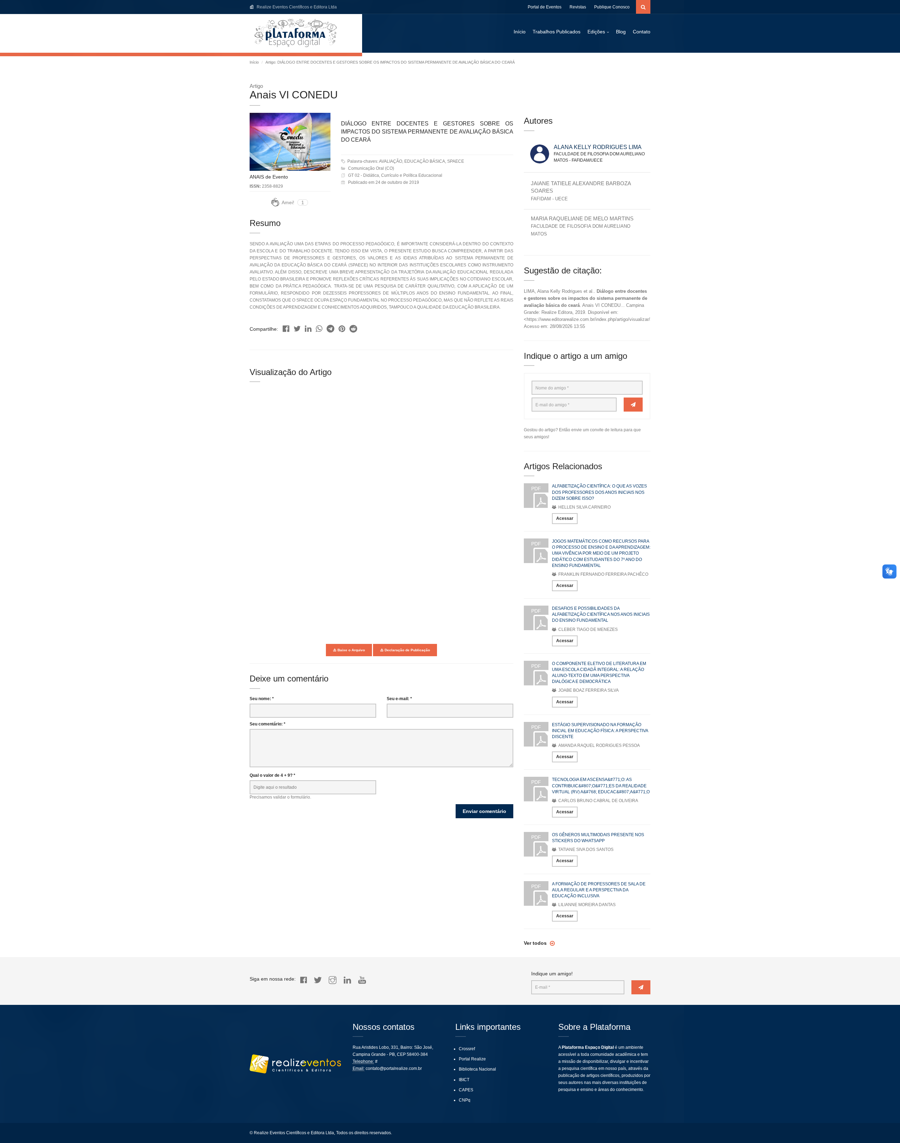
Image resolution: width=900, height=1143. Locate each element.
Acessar (564, 518)
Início (520, 31)
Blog (621, 31)
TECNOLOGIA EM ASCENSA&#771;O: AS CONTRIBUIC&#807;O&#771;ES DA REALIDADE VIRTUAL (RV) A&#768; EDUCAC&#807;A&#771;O (601, 785)
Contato (641, 31)
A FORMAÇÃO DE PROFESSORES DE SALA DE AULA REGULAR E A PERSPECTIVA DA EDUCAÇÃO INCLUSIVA (598, 890)
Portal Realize (472, 1059)
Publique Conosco (612, 7)
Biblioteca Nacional (477, 1069)
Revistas (578, 7)
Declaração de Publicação (407, 650)
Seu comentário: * (267, 724)
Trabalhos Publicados (556, 31)
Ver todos (536, 943)
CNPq (464, 1100)
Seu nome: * (262, 698)
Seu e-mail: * (399, 698)
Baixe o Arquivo (350, 650)
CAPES (466, 1089)
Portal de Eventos (544, 7)
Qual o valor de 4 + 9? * (272, 775)
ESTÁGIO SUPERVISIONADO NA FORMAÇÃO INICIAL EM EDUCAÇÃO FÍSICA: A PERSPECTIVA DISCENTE (600, 730)
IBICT (464, 1079)
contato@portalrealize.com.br (394, 1068)
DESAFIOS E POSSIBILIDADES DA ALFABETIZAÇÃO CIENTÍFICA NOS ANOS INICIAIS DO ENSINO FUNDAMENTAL (601, 614)
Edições (596, 31)
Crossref (467, 1048)
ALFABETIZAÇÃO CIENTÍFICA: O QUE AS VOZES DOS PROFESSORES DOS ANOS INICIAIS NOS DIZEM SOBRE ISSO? (599, 492)
